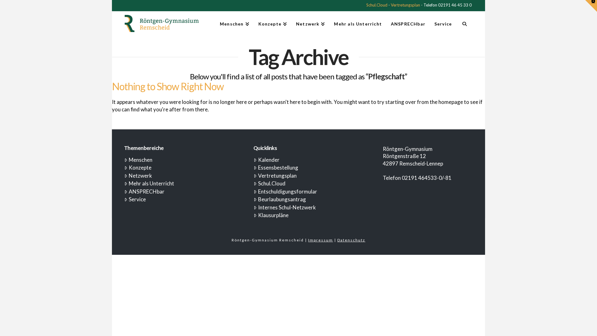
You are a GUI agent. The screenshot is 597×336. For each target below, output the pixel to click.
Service (137, 199)
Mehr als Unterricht (151, 183)
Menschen (140, 159)
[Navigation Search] (464, 26)
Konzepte (140, 167)
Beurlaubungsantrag (282, 199)
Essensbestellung (278, 167)
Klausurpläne (273, 215)
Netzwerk (140, 175)
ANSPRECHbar (146, 191)
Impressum (320, 240)
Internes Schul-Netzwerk (287, 207)
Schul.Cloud (376, 4)
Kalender (269, 159)
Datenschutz (351, 240)
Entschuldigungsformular (287, 191)
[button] (591, 6)
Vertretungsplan (405, 4)
